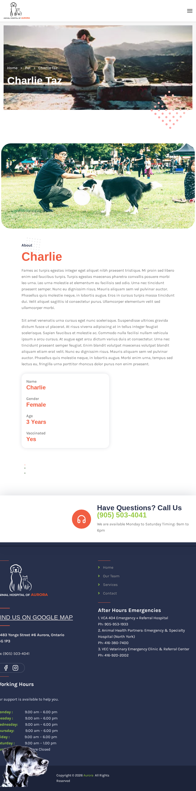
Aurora (88, 775)
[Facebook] (6, 668)
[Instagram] (15, 668)
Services (110, 584)
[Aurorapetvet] (17, 10)
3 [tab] (25, 473)
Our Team (111, 576)
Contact (110, 593)
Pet (28, 68)
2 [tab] (25, 468)
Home (12, 68)
